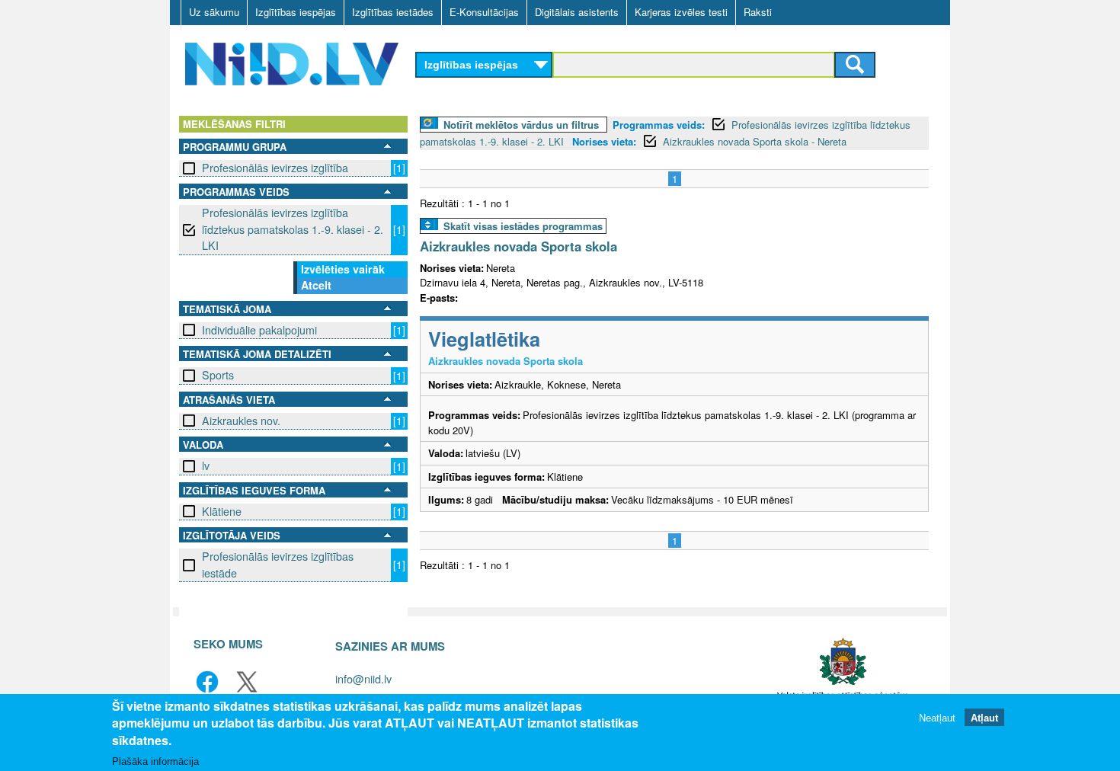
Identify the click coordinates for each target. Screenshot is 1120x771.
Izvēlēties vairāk (343, 269)
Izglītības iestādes (393, 12)
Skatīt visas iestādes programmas (523, 226)
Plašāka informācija (155, 760)
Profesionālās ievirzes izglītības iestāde (278, 564)
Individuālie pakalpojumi (259, 330)
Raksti (758, 12)
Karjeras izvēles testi (681, 12)
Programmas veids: (659, 124)
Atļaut (984, 717)
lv (206, 465)
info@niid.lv (363, 678)
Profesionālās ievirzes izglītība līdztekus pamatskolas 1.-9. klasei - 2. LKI (292, 229)
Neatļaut (937, 717)
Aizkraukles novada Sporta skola (518, 246)
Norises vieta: (604, 141)
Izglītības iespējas (295, 12)
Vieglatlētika (484, 339)
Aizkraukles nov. (241, 420)
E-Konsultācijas (484, 12)
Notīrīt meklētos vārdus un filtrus (521, 124)
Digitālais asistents (577, 12)
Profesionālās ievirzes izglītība (275, 167)
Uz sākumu (214, 12)
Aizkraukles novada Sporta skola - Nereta (754, 141)
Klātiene (222, 511)
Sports (218, 374)
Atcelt (316, 285)
